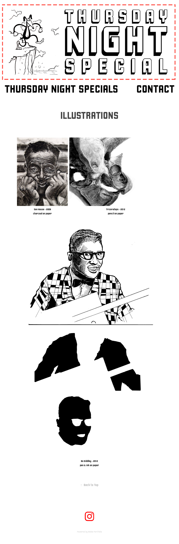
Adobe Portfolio (95, 532)
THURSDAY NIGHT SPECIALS (61, 89)
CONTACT (155, 89)
